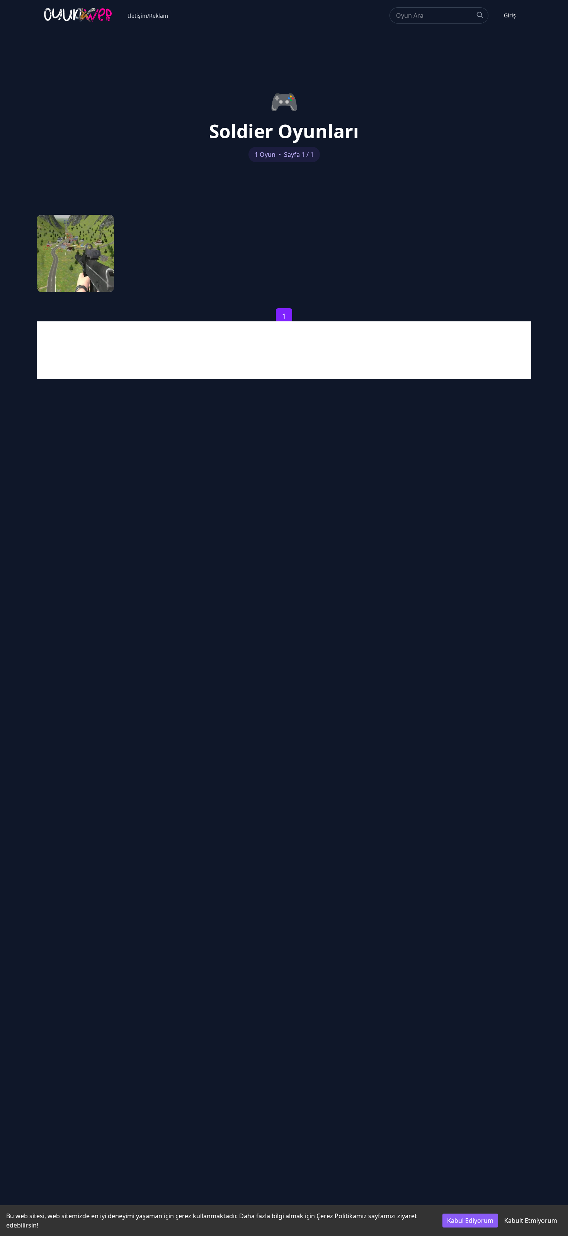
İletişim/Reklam (148, 15)
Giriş (510, 15)
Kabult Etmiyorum (530, 1220)
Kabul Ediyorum (470, 1220)
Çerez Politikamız (341, 1216)
